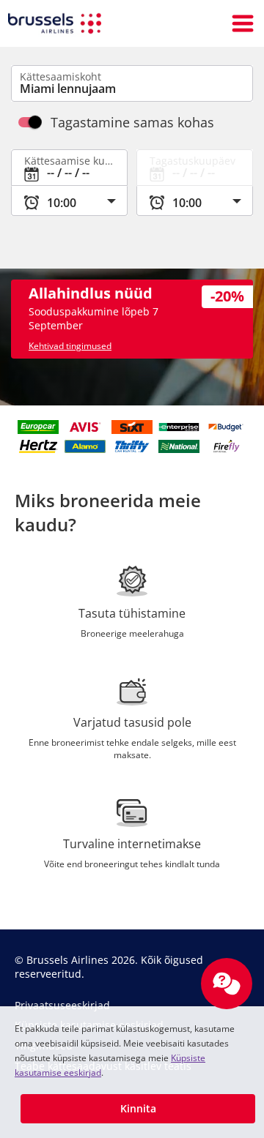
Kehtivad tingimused (70, 346)
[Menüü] (242, 23)
